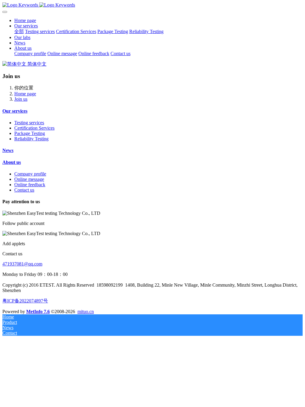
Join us (20, 99)
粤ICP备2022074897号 (25, 300)
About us (11, 162)
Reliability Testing (31, 138)
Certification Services (34, 128)
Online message (29, 179)
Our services (14, 111)
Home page (25, 20)
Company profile (30, 173)
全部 (19, 31)
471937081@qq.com (22, 263)
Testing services (29, 122)
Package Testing (29, 133)
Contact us (24, 189)
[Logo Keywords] (152, 5)
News (7, 150)
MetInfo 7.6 (38, 311)
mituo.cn (85, 311)
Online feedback (29, 184)
